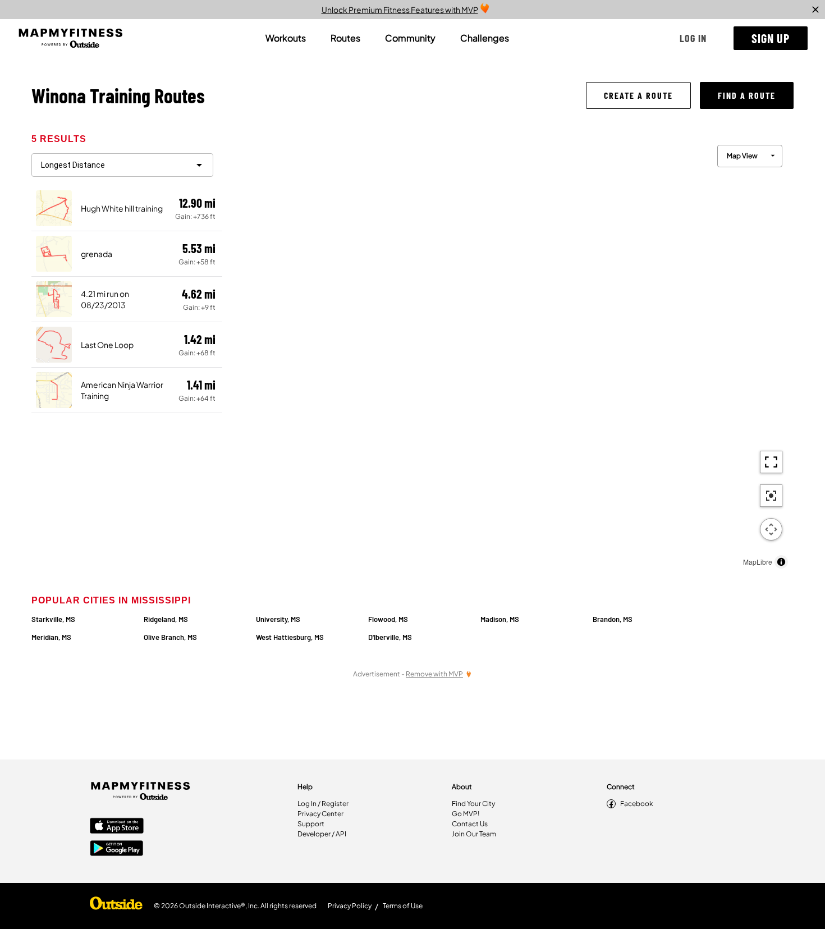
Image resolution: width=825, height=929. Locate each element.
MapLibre (757, 561)
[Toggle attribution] (781, 562)
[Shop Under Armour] (116, 906)
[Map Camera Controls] (771, 529)
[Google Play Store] (117, 849)
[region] (508, 354)
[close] (815, 9)
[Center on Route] (771, 495)
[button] (693, 38)
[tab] (286, 38)
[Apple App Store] (117, 827)
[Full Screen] (771, 462)
